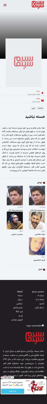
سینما (20, 295)
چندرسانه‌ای (18, 307)
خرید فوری (12, 391)
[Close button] (45, 377)
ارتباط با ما (40, 299)
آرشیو (42, 303)
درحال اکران (39, 307)
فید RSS (19, 311)
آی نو (21, 315)
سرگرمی (19, 303)
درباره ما (41, 295)
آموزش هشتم (17, 319)
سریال (20, 299)
